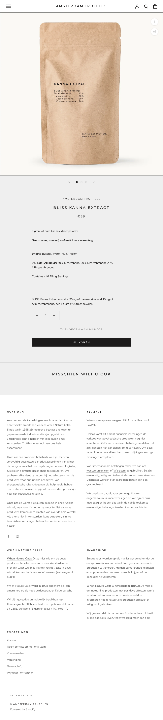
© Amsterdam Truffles (29, 704)
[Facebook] (8, 536)
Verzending (14, 660)
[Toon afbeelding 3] (86, 182)
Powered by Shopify (22, 709)
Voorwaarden (15, 653)
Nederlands (19, 695)
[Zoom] (154, 21)
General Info (14, 666)
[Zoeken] (146, 6)
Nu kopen (81, 342)
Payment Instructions (20, 673)
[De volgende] (94, 182)
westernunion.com (97, 471)
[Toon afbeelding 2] (81, 182)
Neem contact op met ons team (26, 647)
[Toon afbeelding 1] (77, 182)
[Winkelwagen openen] (155, 6)
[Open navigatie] (8, 6)
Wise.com (120, 471)
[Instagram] (17, 536)
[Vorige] (69, 182)
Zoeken (11, 640)
